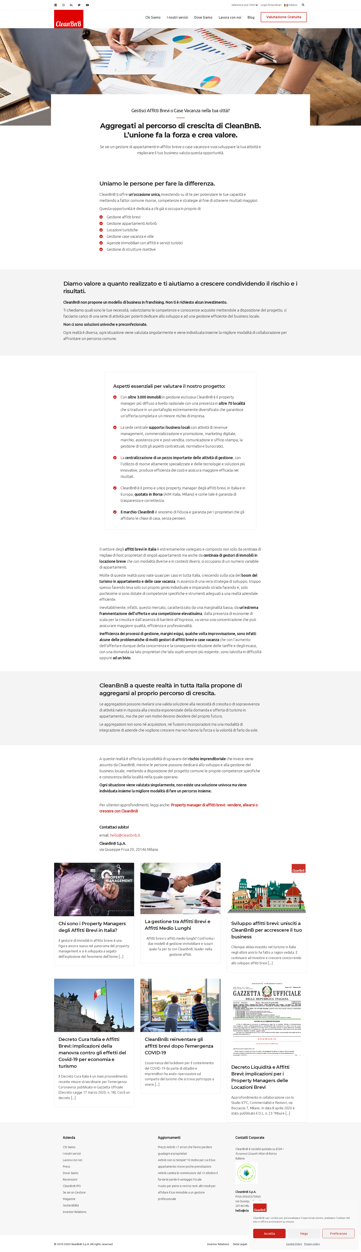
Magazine (69, 1199)
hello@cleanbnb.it (125, 835)
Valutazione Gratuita (283, 17)
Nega (304, 1233)
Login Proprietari (271, 4)
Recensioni (70, 1179)
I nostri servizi (177, 17)
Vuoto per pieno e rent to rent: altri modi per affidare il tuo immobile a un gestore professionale (187, 1192)
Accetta (269, 1233)
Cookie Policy (294, 1243)
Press (66, 1166)
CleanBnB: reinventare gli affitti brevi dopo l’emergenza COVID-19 (179, 1046)
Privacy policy (312, 1243)
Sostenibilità (71, 1205)
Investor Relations (74, 1212)
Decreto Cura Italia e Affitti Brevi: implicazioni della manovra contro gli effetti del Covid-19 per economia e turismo (92, 1053)
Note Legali (240, 1244)
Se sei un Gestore (74, 1192)
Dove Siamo (203, 17)
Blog (251, 17)
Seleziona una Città (243, 4)
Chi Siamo (153, 17)
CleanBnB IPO (72, 1186)
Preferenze (338, 1233)
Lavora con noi (230, 17)
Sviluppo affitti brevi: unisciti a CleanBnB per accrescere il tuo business (266, 930)
